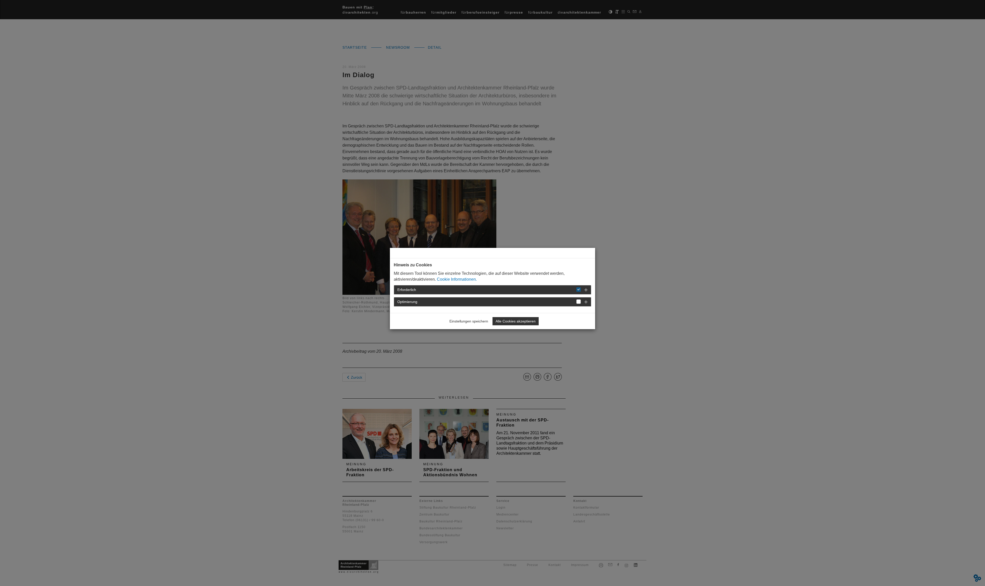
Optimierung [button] (407, 302)
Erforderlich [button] (406, 290)
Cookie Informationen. (457, 279)
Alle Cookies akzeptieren (516, 321)
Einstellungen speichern (468, 321)
